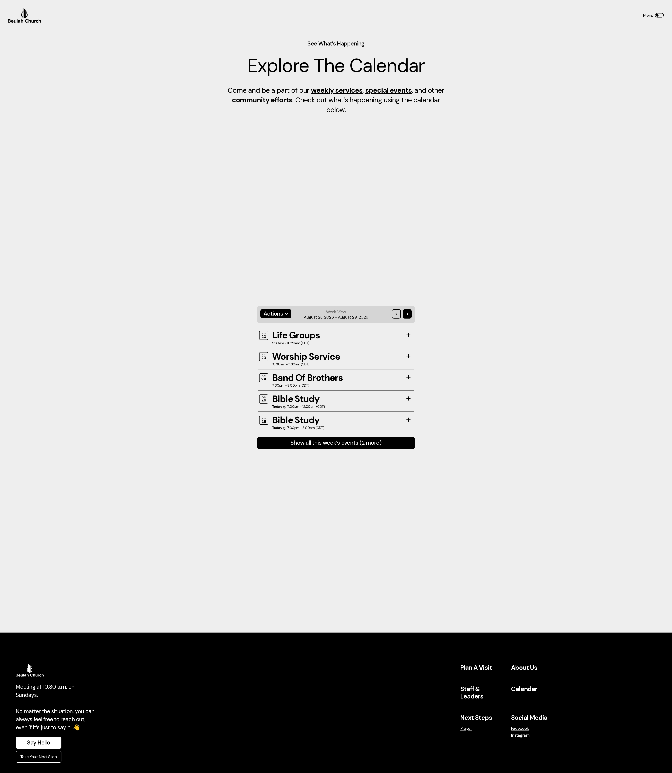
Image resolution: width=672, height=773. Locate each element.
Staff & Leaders (472, 692)
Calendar (524, 689)
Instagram (520, 735)
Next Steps (476, 718)
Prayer (466, 728)
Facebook (520, 728)
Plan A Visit (476, 667)
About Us (524, 667)
